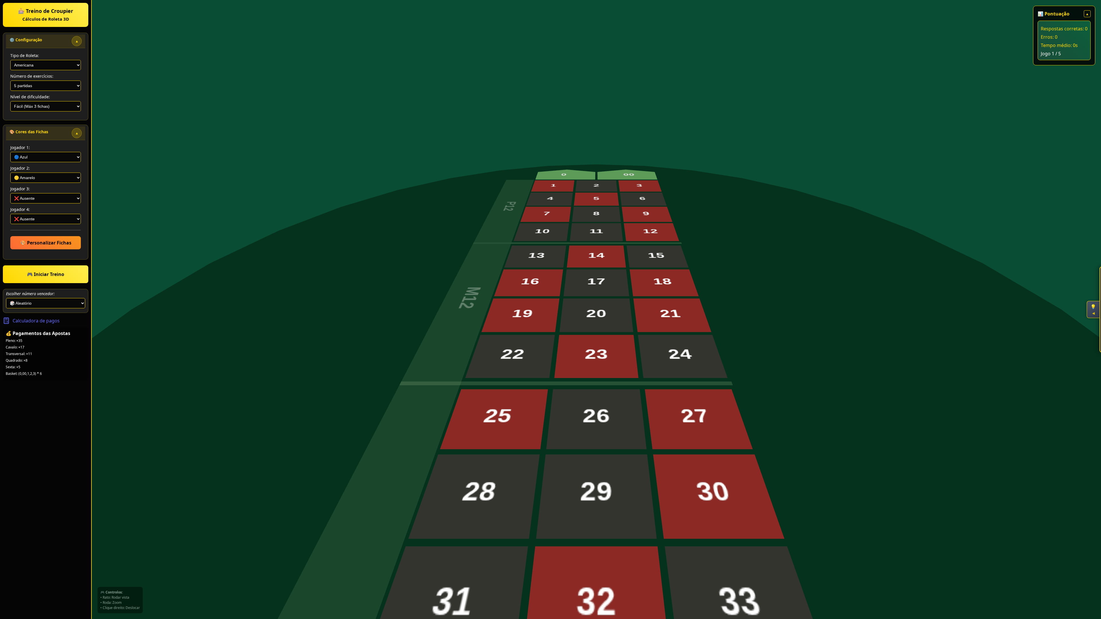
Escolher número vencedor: (30, 293)
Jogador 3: (20, 188)
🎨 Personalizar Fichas (45, 243)
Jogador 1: (20, 147)
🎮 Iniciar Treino (45, 274)
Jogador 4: (20, 209)
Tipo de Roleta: (24, 55)
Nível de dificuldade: (30, 96)
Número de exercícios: (31, 76)
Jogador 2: (20, 168)
